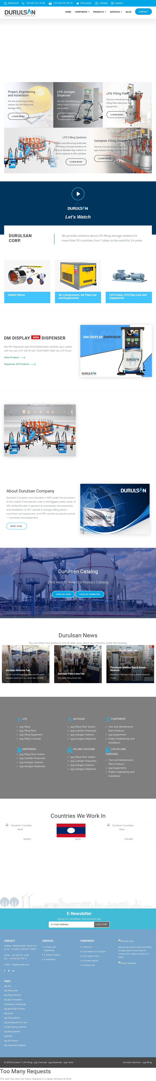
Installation (50, 959)
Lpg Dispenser (55, 1063)
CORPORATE (81, 12)
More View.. (16, 526)
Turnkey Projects (52, 955)
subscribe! (101, 924)
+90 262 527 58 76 (63, 3)
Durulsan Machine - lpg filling (137, 1063)
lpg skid (7, 986)
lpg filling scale (11, 990)
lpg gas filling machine (14, 1009)
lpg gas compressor (13, 1000)
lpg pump (8, 1013)
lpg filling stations (12, 1018)
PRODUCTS (99, 12)
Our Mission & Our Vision (94, 952)
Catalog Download (89, 594)
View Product (11, 357)
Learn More (116, 114)
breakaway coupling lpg (15, 1004)
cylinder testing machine (15, 1027)
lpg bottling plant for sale (15, 1022)
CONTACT (143, 11)
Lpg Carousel (40, 1063)
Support (119, 3)
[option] (78, 45)
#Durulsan (86, 3)
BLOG (128, 12)
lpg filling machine (12, 995)
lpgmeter (8, 1036)
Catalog (103, 3)
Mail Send (13, 3)
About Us (87, 947)
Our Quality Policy (91, 956)
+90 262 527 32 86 (35, 3)
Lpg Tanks (68, 1063)
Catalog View (63, 594)
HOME (68, 12)
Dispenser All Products (16, 364)
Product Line (89, 965)
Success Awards (90, 961)
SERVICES (115, 12)
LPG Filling (27, 1063)
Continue (90, 438)
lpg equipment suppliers (15, 1045)
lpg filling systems (12, 1031)
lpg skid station (11, 1041)
